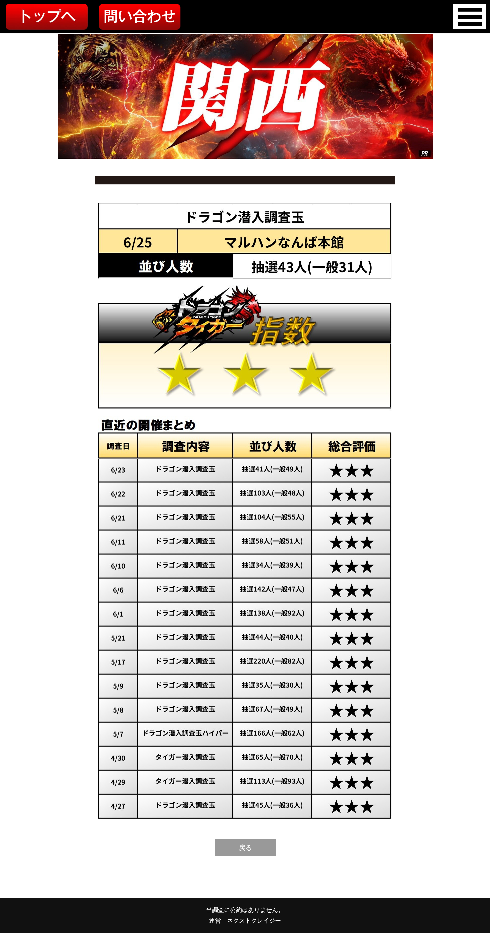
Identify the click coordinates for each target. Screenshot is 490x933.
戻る (245, 847)
